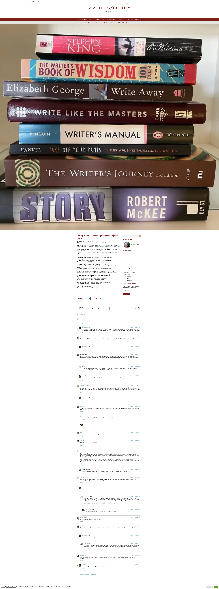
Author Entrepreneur (128, 258)
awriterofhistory (85, 327)
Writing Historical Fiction (111, 19)
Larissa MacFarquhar (88, 245)
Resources (121, 22)
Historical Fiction (81, 242)
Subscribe (126, 293)
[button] (89, 298)
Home (89, 22)
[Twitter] (36, 1)
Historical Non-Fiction (128, 264)
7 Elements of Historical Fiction (84, 19)
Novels (113, 22)
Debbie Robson (83, 517)
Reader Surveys (122, 19)
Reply (81, 323)
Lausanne (82, 555)
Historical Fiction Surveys (91, 242)
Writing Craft (130, 19)
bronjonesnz (82, 406)
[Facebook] (34, 1)
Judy (81, 432)
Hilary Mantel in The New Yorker (103, 245)
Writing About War (127, 276)
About (95, 22)
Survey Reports (104, 22)
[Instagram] (38, 1)
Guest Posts (126, 262)
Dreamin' (89, 442)
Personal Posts (127, 266)
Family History (126, 260)
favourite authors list (85, 252)
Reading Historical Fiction (98, 19)
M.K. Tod (84, 564)
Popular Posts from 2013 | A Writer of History (89, 574)
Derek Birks (82, 525)
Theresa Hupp (83, 336)
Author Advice (138, 19)
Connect (128, 22)
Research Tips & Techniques (129, 272)
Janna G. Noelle (83, 385)
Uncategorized (127, 274)
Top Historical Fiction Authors (102, 242)
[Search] (140, 236)
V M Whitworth (83, 477)
